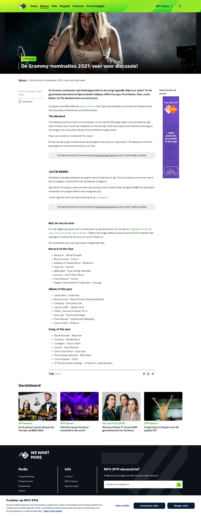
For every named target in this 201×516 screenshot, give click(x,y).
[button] (180, 6)
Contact (69, 476)
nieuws (58, 374)
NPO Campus (162, 6)
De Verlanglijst (95, 6)
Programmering (26, 476)
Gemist (21, 491)
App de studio (72, 486)
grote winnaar (87, 106)
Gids (54, 6)
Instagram (102, 197)
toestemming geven (106, 155)
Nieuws (44, 6)
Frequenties (24, 486)
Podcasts (78, 6)
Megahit (65, 6)
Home (33, 6)
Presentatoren (25, 481)
